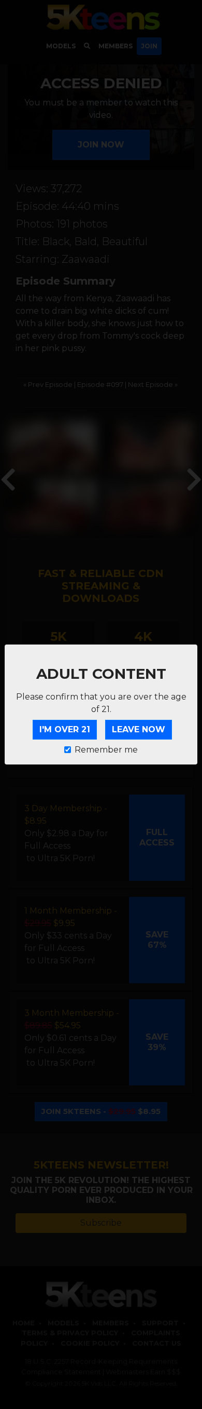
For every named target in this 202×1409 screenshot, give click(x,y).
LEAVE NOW (138, 729)
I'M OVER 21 (64, 729)
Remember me (106, 750)
